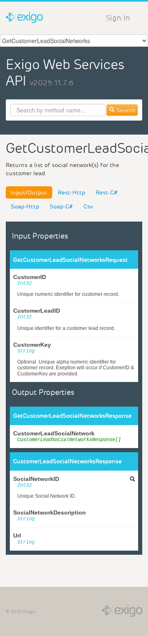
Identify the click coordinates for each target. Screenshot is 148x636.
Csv (88, 206)
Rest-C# (107, 192)
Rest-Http (71, 192)
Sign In (118, 18)
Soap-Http (25, 206)
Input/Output (29, 192)
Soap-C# (61, 206)
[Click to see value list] (132, 479)
